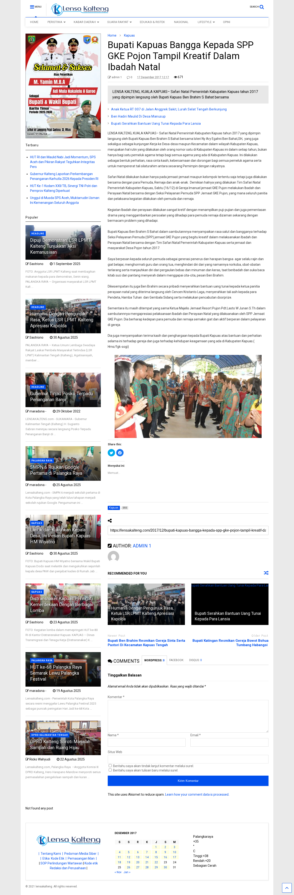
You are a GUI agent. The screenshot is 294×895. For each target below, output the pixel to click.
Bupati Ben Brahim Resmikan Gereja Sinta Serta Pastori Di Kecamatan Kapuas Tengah (146, 643)
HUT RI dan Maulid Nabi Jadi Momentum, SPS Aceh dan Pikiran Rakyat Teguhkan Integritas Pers (63, 162)
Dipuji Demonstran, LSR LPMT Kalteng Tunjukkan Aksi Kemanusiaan (60, 246)
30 (165, 867)
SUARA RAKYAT (117, 22)
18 (119, 862)
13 (137, 857)
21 (147, 862)
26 (128, 867)
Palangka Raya (42, 460)
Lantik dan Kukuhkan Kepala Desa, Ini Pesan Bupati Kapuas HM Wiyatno (60, 535)
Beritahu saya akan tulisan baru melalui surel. (145, 770)
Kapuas (36, 523)
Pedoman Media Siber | (81, 853)
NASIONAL (181, 22)
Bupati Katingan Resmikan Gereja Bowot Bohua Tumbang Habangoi (230, 643)
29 (156, 867)
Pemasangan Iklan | (82, 858)
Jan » (127, 872)
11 (119, 857)
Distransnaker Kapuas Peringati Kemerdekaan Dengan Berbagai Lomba (61, 604)
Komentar (116, 697)
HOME (34, 22)
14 (147, 857)
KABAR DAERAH (85, 22)
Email (195, 735)
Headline (37, 233)
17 (174, 857)
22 (156, 862)
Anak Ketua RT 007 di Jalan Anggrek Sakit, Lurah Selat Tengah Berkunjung (169, 109)
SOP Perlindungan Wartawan (61, 863)
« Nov (118, 872)
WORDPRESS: (154, 660)
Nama (113, 735)
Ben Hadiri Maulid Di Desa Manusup (138, 116)
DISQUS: (195, 660)
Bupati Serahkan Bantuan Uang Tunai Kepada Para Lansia (156, 123)
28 (147, 867)
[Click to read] (230, 604)
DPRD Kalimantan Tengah (49, 735)
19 (128, 862)
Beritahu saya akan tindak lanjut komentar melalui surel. (153, 766)
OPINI (226, 22)
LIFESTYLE (205, 22)
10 (174, 852)
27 (137, 867)
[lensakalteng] (77, 13)
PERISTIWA (55, 22)
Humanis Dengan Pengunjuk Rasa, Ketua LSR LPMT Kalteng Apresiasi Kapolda (142, 613)
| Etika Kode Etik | (54, 858)
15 (156, 857)
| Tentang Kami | (51, 853)
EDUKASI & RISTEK (152, 22)
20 (137, 862)
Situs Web (115, 752)
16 (165, 857)
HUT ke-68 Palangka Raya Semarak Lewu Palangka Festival (56, 673)
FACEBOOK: (177, 660)
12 (128, 857)
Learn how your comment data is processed (197, 794)
